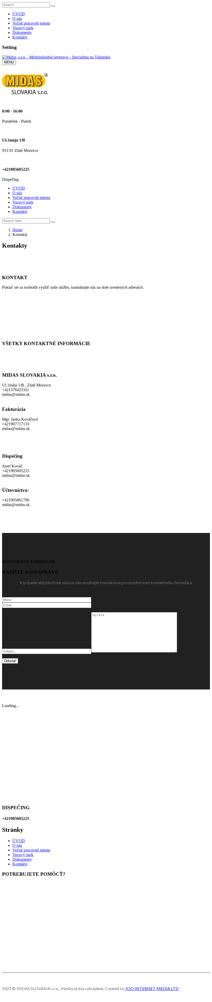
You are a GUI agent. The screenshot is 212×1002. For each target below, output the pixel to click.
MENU (9, 62)
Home (17, 230)
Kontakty (20, 37)
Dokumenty (22, 32)
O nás (17, 18)
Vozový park (22, 28)
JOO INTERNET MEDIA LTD (152, 988)
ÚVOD (18, 14)
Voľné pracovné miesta (31, 23)
